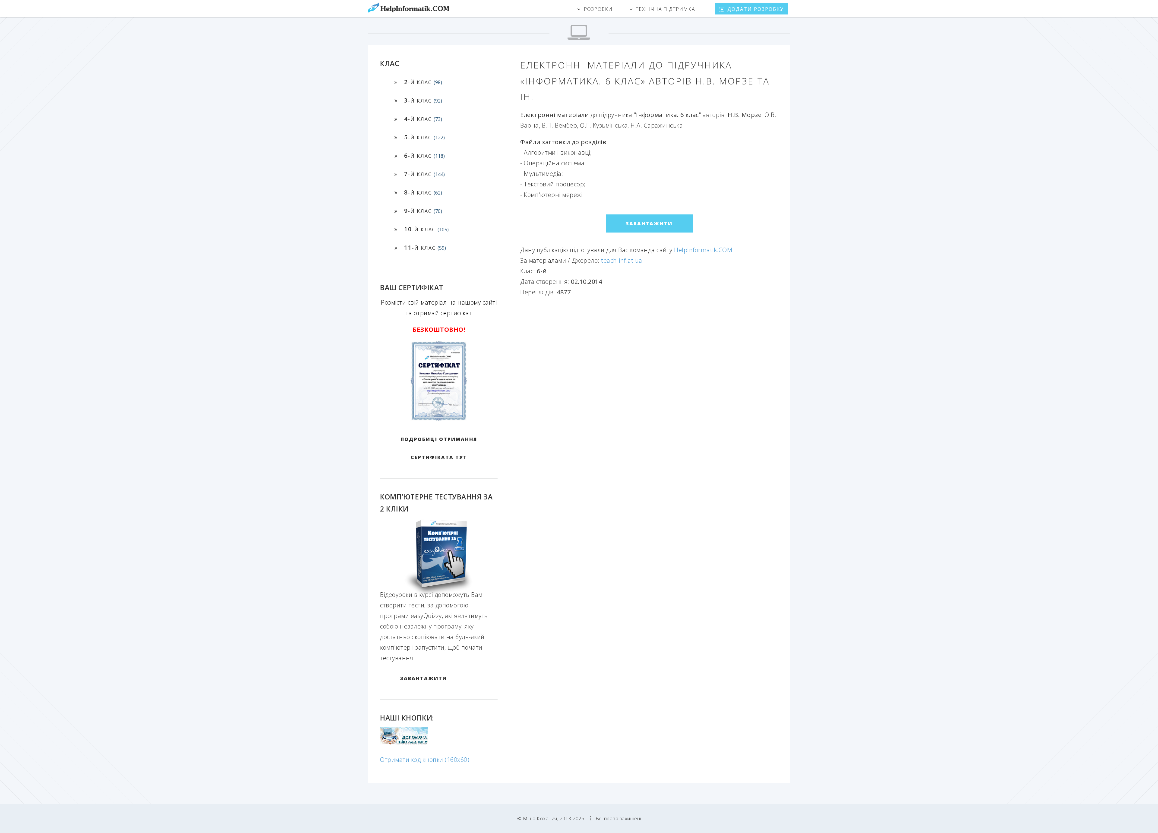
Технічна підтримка (665, 9)
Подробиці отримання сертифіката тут (438, 448)
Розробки (598, 9)
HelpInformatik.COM (703, 250)
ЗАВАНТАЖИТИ (423, 678)
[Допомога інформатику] (404, 743)
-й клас (423, 82)
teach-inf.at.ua (621, 260)
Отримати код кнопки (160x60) (424, 759)
